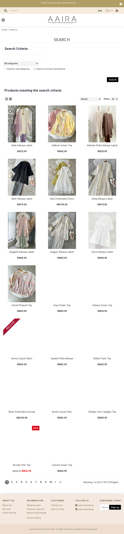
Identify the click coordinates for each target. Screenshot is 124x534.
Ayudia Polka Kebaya (62, 358)
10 (50, 482)
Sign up (115, 507)
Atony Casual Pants (21, 358)
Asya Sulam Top (62, 305)
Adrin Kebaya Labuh (21, 198)
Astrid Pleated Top (22, 305)
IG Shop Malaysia (90, 529)
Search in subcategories (18, 68)
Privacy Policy (34, 518)
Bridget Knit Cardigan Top (102, 411)
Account (6, 509)
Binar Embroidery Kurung (22, 411)
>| (60, 482)
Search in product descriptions (50, 68)
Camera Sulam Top (62, 464)
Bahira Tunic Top (102, 358)
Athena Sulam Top (102, 305)
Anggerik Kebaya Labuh (21, 251)
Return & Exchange (36, 513)
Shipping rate (34, 505)
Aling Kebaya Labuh (102, 198)
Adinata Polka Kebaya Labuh (102, 145)
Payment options (35, 509)
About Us (7, 505)
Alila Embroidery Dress (62, 198)
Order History (9, 513)
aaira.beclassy (86, 505)
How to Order (58, 509)
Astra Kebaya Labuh (102, 251)
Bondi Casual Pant (62, 411)
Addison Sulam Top (62, 145)
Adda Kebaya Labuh (21, 145)
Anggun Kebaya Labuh (62, 251)
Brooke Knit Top (22, 464)
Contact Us (57, 505)
